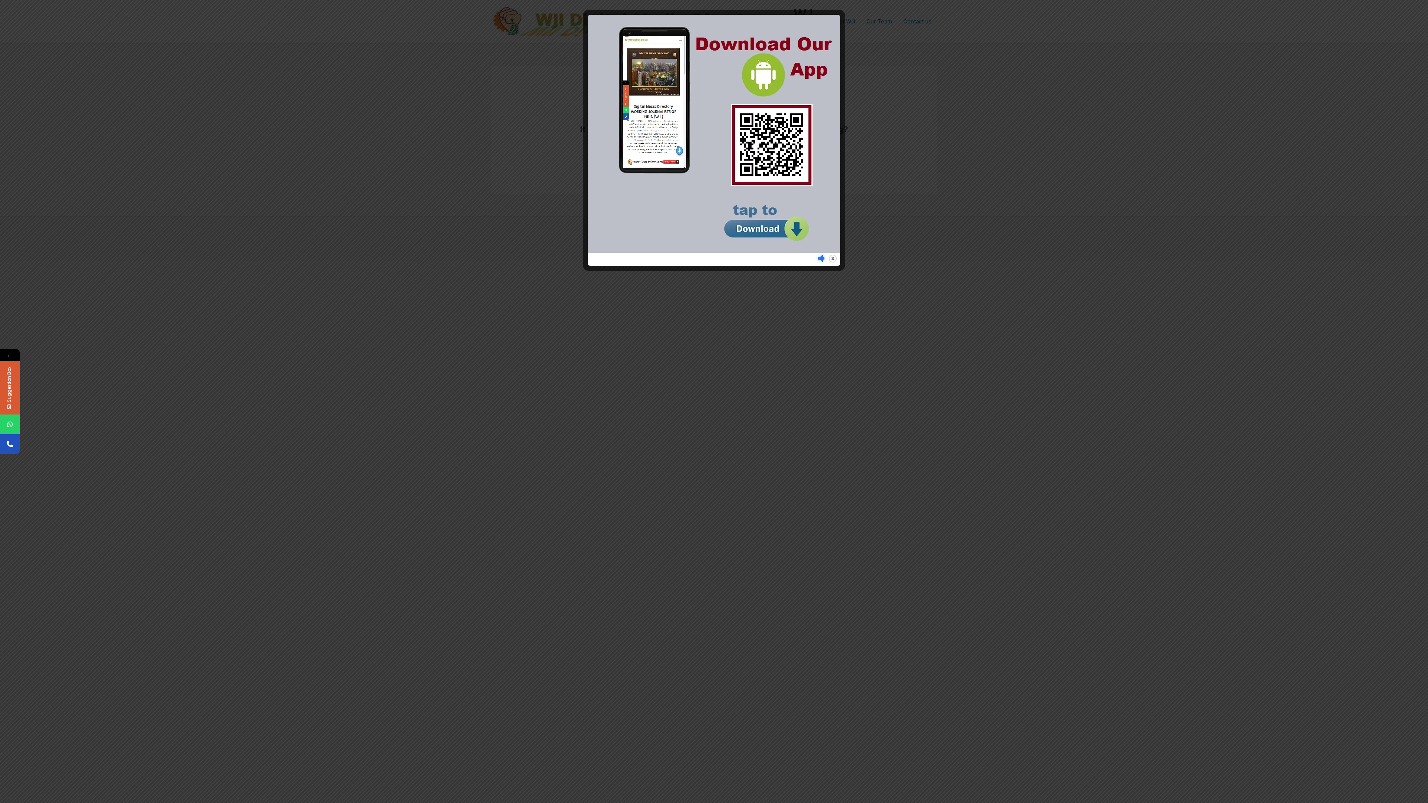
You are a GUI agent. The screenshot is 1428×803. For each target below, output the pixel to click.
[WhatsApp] (10, 424)
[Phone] (10, 444)
